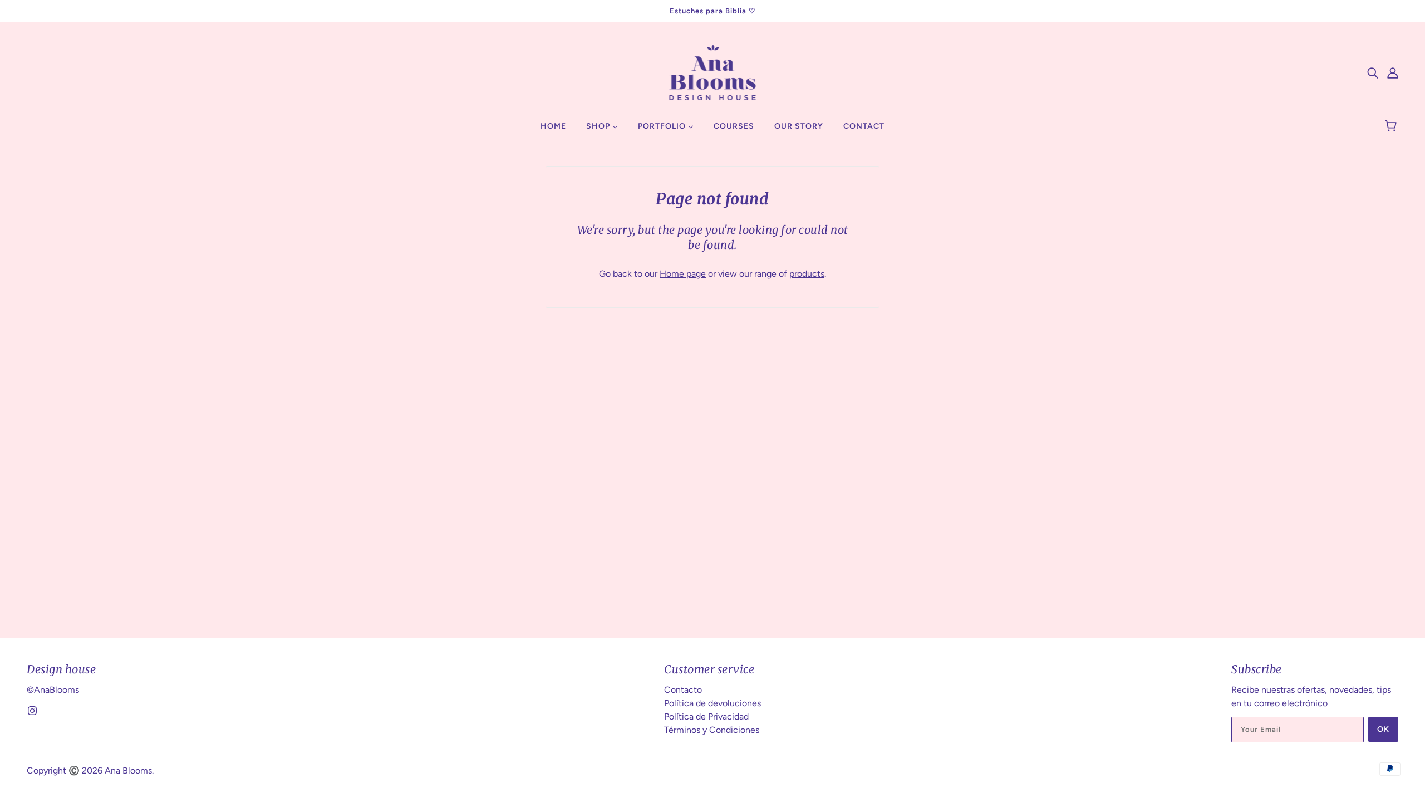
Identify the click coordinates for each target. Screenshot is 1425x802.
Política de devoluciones (712, 703)
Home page (683, 273)
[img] (1373, 72)
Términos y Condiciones (711, 730)
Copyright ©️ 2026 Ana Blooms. (90, 770)
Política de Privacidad (706, 716)
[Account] (1393, 72)
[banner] (713, 71)
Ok (1383, 729)
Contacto (683, 689)
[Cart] (1392, 126)
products (806, 273)
